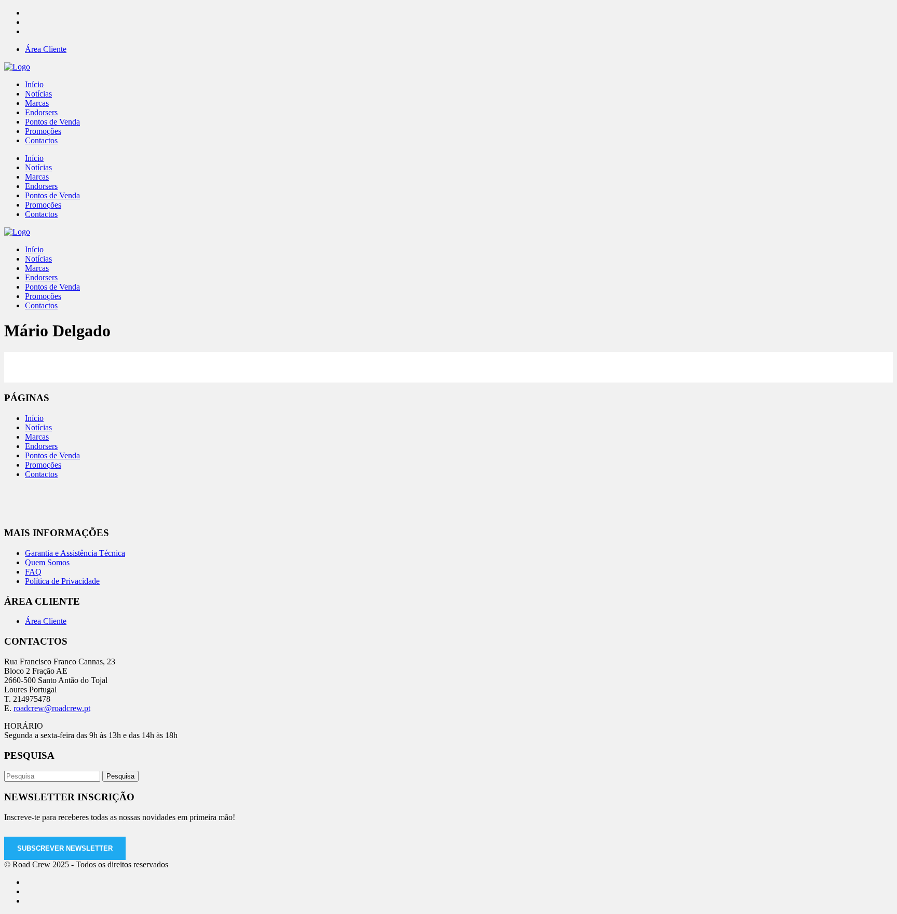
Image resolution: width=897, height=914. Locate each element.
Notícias (38, 427)
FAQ (33, 571)
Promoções (43, 464)
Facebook (544, 362)
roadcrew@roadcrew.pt (51, 708)
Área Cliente (45, 49)
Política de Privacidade (62, 581)
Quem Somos (47, 562)
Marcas (37, 436)
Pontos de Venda (52, 455)
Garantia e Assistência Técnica (75, 553)
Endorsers (41, 446)
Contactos (41, 474)
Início (34, 418)
